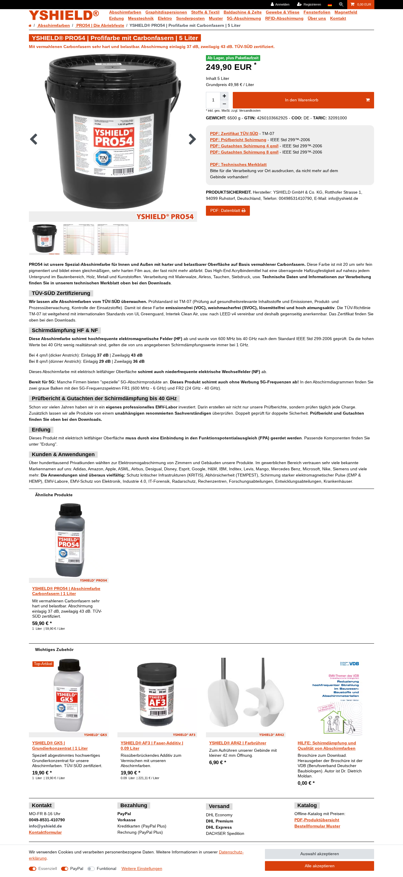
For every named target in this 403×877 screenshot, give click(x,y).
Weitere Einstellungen (142, 868)
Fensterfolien (317, 12)
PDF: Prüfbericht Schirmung (238, 139)
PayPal (76, 868)
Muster (216, 18)
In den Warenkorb (301, 100)
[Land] (329, 4)
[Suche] (341, 4)
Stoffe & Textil (205, 12)
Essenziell (47, 868)
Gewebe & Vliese (282, 12)
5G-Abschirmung (244, 18)
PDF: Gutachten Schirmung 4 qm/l (244, 146)
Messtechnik (141, 18)
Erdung (116, 18)
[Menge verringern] (224, 104)
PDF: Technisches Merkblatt (238, 164)
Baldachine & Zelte (243, 12)
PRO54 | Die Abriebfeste (99, 25)
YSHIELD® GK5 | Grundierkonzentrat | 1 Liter (60, 746)
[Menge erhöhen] (224, 96)
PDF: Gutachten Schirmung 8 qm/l (244, 152)
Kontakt (338, 18)
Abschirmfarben (125, 12)
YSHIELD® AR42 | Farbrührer (237, 743)
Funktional (106, 868)
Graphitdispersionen (166, 12)
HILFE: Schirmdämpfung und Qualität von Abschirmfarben (327, 746)
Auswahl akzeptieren (319, 853)
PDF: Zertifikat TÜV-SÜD (234, 133)
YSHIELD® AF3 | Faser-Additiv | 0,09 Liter (152, 746)
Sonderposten (190, 18)
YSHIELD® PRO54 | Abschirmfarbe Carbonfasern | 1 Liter (66, 591)
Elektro (165, 18)
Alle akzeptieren (320, 865)
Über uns (317, 18)
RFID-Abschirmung (284, 18)
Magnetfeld (346, 12)
